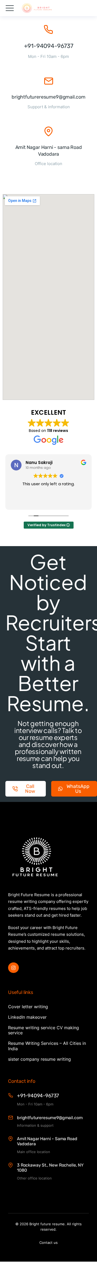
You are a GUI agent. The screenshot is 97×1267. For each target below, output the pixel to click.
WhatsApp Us (78, 788)
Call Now (30, 788)
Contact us (48, 1242)
